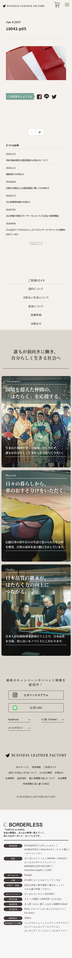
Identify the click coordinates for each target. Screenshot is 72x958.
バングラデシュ (32, 923)
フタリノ (47, 889)
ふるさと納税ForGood (56, 904)
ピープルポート (41, 880)
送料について (36, 289)
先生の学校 (30, 885)
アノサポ (56, 880)
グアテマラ (61, 923)
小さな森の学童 (32, 889)
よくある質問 (46, 772)
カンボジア (39, 927)
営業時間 (36, 315)
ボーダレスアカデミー (53, 909)
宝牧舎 (27, 918)
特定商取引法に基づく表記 (36, 783)
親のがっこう (56, 885)
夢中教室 (42, 885)
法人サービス (22, 767)
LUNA (48, 870)
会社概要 (62, 778)
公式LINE (36, 707)
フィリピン (43, 930)
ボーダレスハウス (33, 894)
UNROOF (45, 899)
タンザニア (30, 930)
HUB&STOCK (31, 849)
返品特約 (21, 778)
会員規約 (9, 778)
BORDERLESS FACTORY (37, 866)
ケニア (27, 927)
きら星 (27, 904)
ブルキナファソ (59, 930)
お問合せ (36, 323)
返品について (36, 306)
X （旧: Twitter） (50, 719)
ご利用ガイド (50, 767)
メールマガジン (15, 727)
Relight (28, 875)
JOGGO (62, 858)
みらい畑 (37, 904)
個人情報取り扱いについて (42, 778)
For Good (29, 913)
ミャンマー (48, 923)
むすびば (56, 899)
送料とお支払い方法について (22, 772)
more (34, 243)
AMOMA (51, 858)
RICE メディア (32, 909)
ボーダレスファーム (34, 858)
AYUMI (27, 880)
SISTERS (49, 894)
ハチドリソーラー (33, 853)
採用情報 (36, 767)
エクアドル (52, 927)
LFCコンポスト (48, 845)
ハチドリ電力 (61, 849)
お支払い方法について (36, 297)
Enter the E (46, 849)
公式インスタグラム (36, 695)
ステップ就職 (31, 899)
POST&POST (31, 845)
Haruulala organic (33, 870)
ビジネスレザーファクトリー (39, 862)
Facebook (13, 719)
